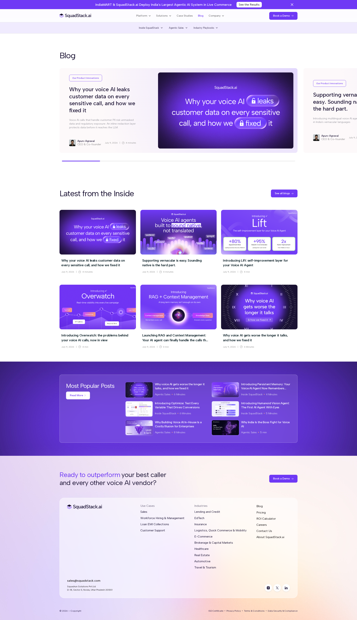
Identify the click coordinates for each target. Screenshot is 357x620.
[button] (143, 15)
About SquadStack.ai (270, 537)
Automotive (202, 561)
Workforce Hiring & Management (162, 518)
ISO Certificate (215, 611)
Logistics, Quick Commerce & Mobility (220, 530)
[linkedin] (286, 588)
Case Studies (185, 15)
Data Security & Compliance (283, 611)
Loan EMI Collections (154, 524)
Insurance (200, 524)
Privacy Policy (233, 611)
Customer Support (152, 530)
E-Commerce (203, 536)
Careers (261, 525)
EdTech (199, 518)
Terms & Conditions (254, 611)
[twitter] (277, 588)
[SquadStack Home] (75, 15)
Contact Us (264, 531)
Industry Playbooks (204, 27)
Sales (143, 512)
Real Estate (202, 555)
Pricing (261, 512)
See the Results (249, 4)
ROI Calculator (266, 518)
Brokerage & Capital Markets (213, 542)
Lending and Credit (207, 512)
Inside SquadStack (149, 27)
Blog (200, 15)
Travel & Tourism (205, 567)
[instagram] (268, 588)
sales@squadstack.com (83, 580)
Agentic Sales (176, 27)
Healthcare (201, 549)
